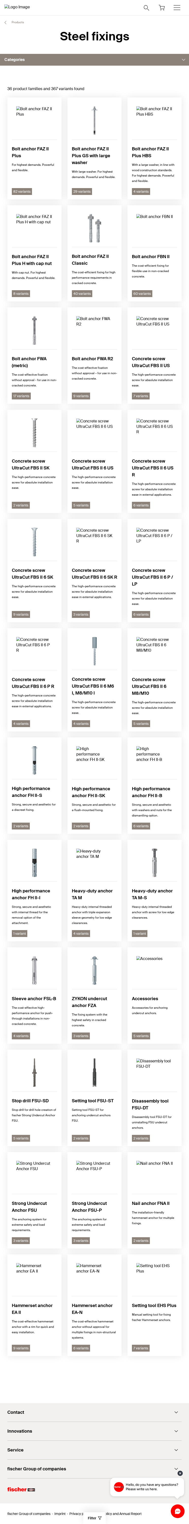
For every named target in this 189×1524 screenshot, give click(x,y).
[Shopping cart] (162, 7)
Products (17, 22)
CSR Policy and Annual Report (118, 1514)
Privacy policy (80, 1514)
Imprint (59, 1514)
